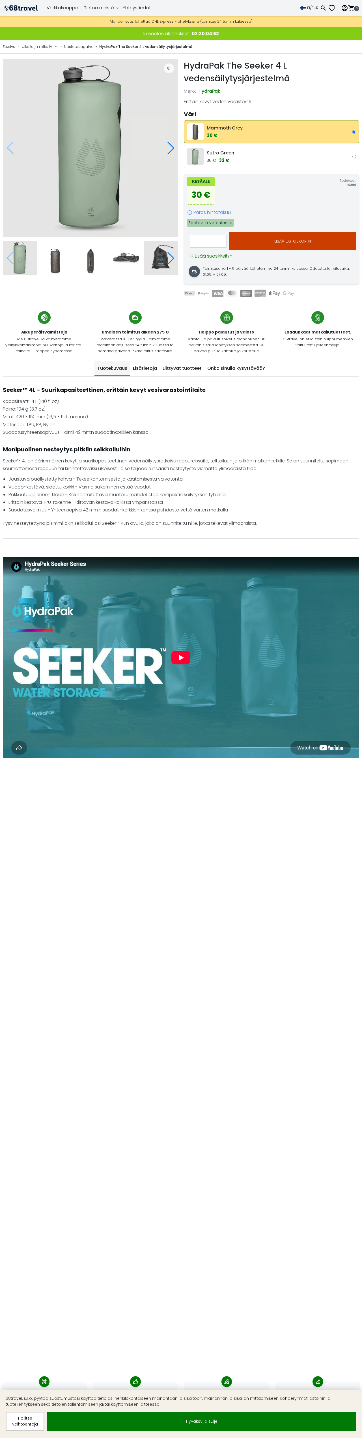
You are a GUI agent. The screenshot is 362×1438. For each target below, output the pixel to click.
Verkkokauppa (62, 8)
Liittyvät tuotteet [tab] (182, 368)
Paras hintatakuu (212, 212)
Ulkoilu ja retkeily (37, 46)
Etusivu (9, 46)
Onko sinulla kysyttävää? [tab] (236, 368)
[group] (90, 148)
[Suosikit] (334, 8)
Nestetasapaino (79, 46)
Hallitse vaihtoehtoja (25, 1421)
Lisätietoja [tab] (145, 368)
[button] (171, 148)
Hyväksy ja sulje (201, 1421)
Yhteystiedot (137, 8)
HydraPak (209, 91)
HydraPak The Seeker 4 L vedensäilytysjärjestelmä (145, 46)
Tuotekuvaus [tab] (112, 368)
